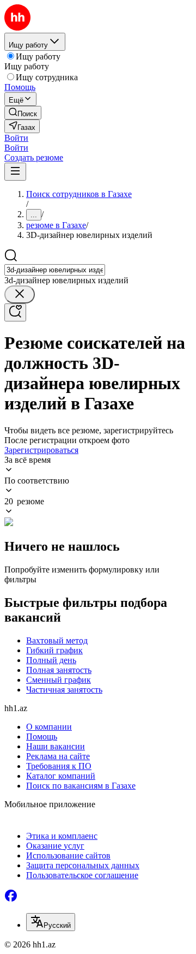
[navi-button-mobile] (15, 172)
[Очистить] (19, 294)
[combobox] (54, 270)
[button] (16, 137)
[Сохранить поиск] (15, 312)
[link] (22, 113)
